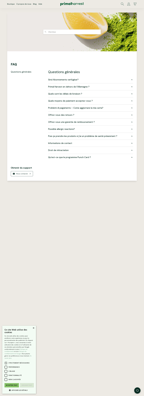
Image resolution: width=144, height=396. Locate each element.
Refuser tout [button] (27, 385)
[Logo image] (72, 4)
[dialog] (19, 360)
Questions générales (21, 71)
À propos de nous (23, 4)
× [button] (33, 328)
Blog (35, 4)
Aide (40, 4)
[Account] (128, 4)
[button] (19, 390)
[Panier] (135, 4)
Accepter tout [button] (11, 385)
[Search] (122, 4)
